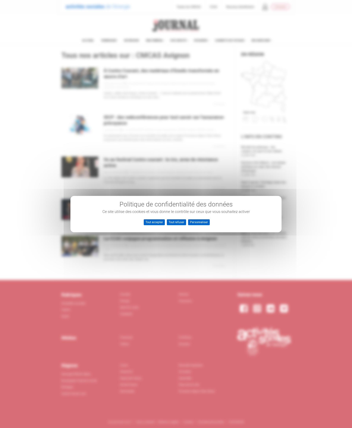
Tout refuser (176, 222)
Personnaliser (199, 222)
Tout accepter (154, 222)
